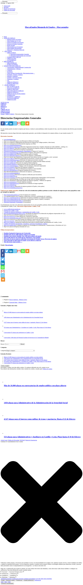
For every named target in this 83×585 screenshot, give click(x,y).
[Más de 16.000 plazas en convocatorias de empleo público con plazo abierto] (5, 311)
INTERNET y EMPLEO (13, 96)
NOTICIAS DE (5, 103)
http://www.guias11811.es (10, 176)
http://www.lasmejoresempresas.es (12, 145)
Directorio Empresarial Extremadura (13, 202)
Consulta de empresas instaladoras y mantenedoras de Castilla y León (21, 212)
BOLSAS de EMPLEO (13, 88)
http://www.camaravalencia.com (12, 199)
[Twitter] (7, 123)
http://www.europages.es (10, 182)
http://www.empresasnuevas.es (12, 160)
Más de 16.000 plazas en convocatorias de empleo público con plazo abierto (23, 312)
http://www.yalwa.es (9, 186)
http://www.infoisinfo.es (10, 185)
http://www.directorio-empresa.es (12, 155)
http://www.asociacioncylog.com (12, 218)
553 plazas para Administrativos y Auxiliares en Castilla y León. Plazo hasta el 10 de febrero (27, 327)
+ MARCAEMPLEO (9, 85)
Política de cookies (47, 369)
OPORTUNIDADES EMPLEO (12, 66)
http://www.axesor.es (9, 167)
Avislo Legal (4, 440)
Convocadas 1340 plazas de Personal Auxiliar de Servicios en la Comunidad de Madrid (26, 337)
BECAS (5, 109)
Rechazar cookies (10, 580)
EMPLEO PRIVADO (12, 83)
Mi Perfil (6, 7)
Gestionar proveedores (29, 578)
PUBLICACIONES (12, 64)
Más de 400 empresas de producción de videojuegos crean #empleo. (22, 237)
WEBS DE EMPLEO (9, 38)
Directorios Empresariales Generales (19, 54)
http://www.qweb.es (9, 174)
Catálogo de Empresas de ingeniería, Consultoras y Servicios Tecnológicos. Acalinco (25, 223)
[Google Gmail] (19, 123)
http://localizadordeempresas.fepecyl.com (14, 213)
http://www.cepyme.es (9, 177)
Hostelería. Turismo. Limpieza (15, 74)
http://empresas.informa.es (10, 164)
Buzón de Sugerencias (9, 8)
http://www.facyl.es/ (9, 221)
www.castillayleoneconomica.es (12, 209)
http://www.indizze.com (10, 154)
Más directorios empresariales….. (13, 242)
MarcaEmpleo (9, 245)
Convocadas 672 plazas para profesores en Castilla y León (19, 332)
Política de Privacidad (13, 440)
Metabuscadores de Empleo (14, 39)
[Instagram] (15, 123)
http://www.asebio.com (10, 163)
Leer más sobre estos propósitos (44, 578)
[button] (41, 502)
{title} (2, 582)
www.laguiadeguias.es (9, 139)
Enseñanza (10, 71)
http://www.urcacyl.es (9, 216)
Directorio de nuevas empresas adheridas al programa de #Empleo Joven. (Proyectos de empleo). (30, 239)
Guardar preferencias (29, 580)
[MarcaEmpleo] (8, 34)
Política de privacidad (9, 10)
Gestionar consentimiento (7, 583)
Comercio (9, 70)
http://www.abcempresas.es (11, 170)
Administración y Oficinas (14, 69)
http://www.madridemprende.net (12, 197)
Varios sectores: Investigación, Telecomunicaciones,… (21, 73)
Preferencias (19, 580)
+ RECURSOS (8, 51)
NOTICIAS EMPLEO (13, 98)
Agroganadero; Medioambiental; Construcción (19, 67)
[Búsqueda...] (1, 13)
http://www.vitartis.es (9, 222)
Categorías (3, 350)
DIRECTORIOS (11, 52)
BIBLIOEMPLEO (9, 61)
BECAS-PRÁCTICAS (13, 86)
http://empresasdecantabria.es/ (11, 194)
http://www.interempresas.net (11, 183)
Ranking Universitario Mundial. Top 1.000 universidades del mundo (22, 236)
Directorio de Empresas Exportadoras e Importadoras (17, 151)
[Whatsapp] (23, 123)
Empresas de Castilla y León (11, 210)
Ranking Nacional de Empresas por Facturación (17, 233)
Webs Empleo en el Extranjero (15, 47)
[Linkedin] (11, 123)
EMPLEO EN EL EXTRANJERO (16, 93)
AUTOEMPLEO (11, 60)
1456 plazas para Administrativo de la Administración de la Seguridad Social (23, 317)
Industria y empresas (12, 76)
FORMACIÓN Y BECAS (14, 57)
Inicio (5, 36)
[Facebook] (3, 123)
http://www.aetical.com (10, 225)
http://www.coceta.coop (10, 161)
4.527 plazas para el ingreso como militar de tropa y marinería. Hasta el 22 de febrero (25, 322)
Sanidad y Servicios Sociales (14, 77)
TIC (8, 80)
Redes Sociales (11, 45)
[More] (27, 123)
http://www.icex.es (9, 149)
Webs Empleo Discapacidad (14, 48)
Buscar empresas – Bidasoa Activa (18, 299)
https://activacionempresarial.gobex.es (13, 200)
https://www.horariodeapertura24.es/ (13, 187)
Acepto (3, 580)
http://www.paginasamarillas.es (12, 173)
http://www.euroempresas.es (11, 166)
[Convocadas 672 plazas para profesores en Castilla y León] (5, 331)
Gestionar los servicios (17, 578)
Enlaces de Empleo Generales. (15, 44)
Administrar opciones (6, 578)
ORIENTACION (11, 99)
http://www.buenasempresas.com (12, 152)
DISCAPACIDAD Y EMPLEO (15, 91)
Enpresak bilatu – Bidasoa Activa (17, 302)
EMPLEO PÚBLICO (12, 82)
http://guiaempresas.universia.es (12, 146)
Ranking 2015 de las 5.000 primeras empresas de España (19, 234)
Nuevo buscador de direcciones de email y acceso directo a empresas (22, 240)
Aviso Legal (7, 6)
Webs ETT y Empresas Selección (15, 50)
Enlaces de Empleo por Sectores (15, 42)
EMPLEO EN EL (5, 111)
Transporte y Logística (13, 79)
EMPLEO (4, 106)
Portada (3, 114)
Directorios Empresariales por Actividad (20, 55)
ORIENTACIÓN (11, 58)
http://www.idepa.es (9, 148)
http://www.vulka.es (9, 158)
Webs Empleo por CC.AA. (14, 41)
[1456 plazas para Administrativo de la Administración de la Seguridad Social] (5, 316)
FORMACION (11, 95)
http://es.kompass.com (9, 168)
